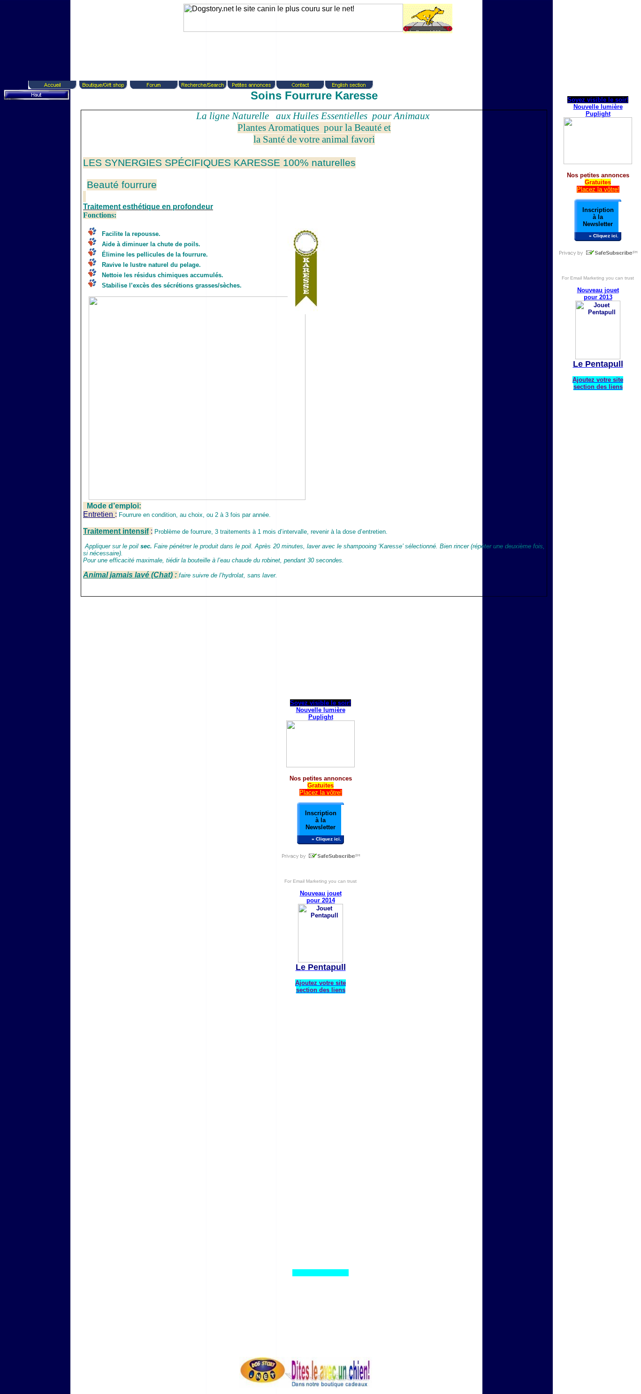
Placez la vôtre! (598, 189)
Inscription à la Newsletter (598, 216)
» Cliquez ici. (603, 235)
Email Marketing (587, 277)
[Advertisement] (316, 55)
